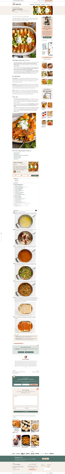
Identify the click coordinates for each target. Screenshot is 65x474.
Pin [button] (22, 175)
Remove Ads (34, 175)
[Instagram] (39, 1)
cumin (20, 189)
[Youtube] (43, 1)
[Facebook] (37, 1)
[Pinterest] (40, 1)
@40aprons (17, 348)
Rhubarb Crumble (49, 108)
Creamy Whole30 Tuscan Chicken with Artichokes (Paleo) (18, 372)
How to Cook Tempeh (17, 157)
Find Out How (45, 458)
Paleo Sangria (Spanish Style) (16, 446)
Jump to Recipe (16, 12)
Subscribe (34, 384)
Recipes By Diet (49, 464)
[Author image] (13, 11)
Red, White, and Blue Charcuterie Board (50, 69)
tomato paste (21, 192)
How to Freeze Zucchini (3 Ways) (50, 85)
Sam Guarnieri (18, 171)
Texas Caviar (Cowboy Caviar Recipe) (44, 69)
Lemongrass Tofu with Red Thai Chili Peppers (21, 155)
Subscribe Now (32, 469)
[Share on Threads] (1, 241)
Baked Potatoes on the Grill (50, 77)
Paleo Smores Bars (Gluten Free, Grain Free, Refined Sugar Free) (44, 127)
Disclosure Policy (26, 16)
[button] (21, 12)
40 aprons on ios (46, 57)
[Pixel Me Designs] (51, 473)
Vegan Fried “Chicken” (17, 156)
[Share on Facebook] (1, 236)
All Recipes (42, 464)
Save (28, 175)
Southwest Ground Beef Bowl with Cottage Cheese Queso (44, 109)
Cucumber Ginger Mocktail (43, 77)
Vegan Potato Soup (17, 152)
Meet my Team (47, 37)
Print (16, 175)
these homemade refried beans (17, 85)
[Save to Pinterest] (1, 235)
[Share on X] (1, 238)
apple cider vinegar (21, 194)
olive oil (20, 185)
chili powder (21, 187)
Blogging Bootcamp (46, 2)
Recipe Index (32, 4)
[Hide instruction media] (37, 210)
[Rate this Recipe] (19, 12)
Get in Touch (50, 2)
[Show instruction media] (36, 210)
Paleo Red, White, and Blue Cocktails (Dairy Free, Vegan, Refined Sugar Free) (44, 118)
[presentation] (16, 426)
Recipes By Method (43, 465)
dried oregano (21, 190)
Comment (16, 396)
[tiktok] (41, 1)
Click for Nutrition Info (18, 343)
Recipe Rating (23, 392)
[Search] (51, 40)
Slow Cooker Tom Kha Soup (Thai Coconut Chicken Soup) (50, 117)
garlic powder (20, 188)
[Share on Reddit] (1, 239)
